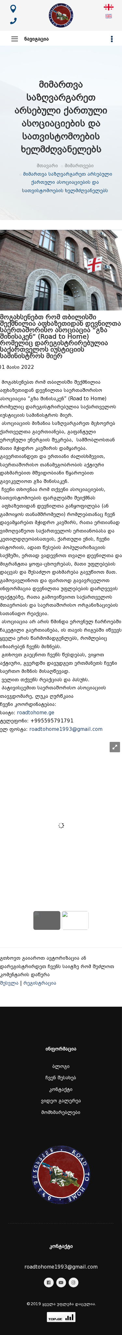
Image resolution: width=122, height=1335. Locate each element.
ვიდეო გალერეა (61, 1101)
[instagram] (73, 1282)
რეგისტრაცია (39, 983)
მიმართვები (79, 166)
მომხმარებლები (60, 1112)
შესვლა (9, 983)
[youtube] (61, 1282)
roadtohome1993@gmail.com (65, 729)
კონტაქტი (61, 1089)
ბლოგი (61, 1066)
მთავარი (47, 166)
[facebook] (49, 1282)
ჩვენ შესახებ (61, 1078)
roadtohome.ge (35, 713)
